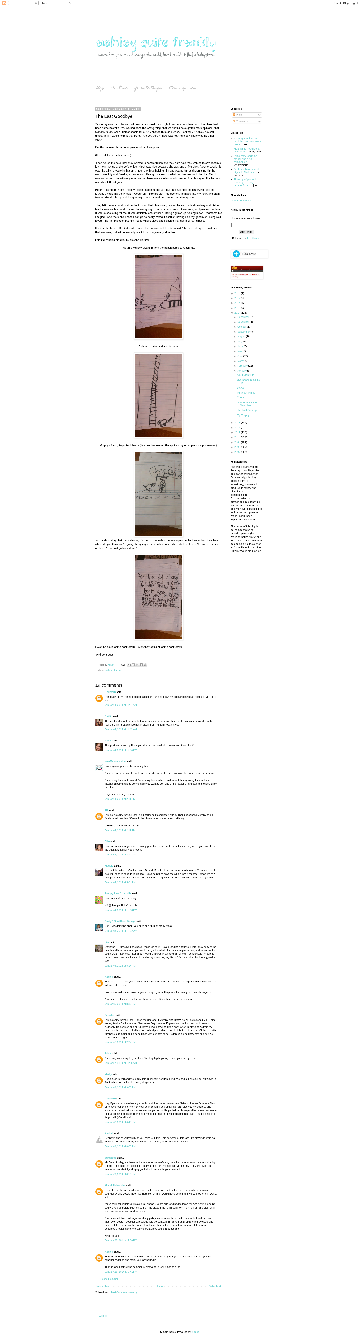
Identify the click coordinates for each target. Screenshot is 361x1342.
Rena (108, 740)
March (241, 361)
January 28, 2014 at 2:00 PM (121, 1240)
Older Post (215, 1286)
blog (100, 88)
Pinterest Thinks (246, 392)
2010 (237, 437)
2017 (237, 298)
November (243, 321)
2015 (237, 307)
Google (103, 1315)
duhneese (110, 1157)
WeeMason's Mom (115, 761)
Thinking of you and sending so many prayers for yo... (245, 182)
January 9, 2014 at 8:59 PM (120, 1174)
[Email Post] (122, 664)
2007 (237, 452)
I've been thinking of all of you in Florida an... (247, 171)
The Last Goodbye (247, 410)
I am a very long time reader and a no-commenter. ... (245, 159)
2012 (237, 427)
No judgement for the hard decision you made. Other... (248, 141)
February (242, 365)
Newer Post (102, 1286)
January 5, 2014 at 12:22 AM (121, 930)
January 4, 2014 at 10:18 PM (121, 910)
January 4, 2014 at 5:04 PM (120, 882)
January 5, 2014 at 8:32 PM (120, 1004)
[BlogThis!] (133, 665)
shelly (108, 1074)
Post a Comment (109, 1279)
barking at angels (113, 670)
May (240, 351)
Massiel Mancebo (115, 1185)
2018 (237, 293)
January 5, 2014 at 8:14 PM (120, 965)
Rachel (109, 1133)
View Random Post (241, 200)
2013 (237, 422)
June (240, 346)
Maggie (109, 865)
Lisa (107, 942)
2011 (237, 432)
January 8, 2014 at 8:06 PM (120, 1146)
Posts (238, 114)
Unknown (110, 692)
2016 (237, 302)
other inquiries (182, 88)
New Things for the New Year (247, 404)
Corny (240, 397)
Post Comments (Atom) (124, 1292)
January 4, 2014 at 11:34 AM (121, 705)
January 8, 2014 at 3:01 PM (120, 1087)
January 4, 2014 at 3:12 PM (120, 854)
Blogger (195, 1332)
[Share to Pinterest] (145, 665)
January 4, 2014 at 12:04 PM (121, 750)
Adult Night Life (245, 375)
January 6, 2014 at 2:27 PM (120, 1042)
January (242, 370)
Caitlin (108, 716)
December (243, 317)
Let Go (240, 387)
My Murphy (243, 415)
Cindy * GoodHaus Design (120, 921)
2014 (237, 312)
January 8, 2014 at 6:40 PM (120, 1122)
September (243, 331)
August (241, 336)
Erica (108, 1053)
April (240, 356)
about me (119, 88)
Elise (108, 841)
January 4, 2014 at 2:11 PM (120, 799)
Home (159, 1286)
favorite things (148, 88)
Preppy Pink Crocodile (118, 893)
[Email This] (129, 665)
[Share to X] (137, 665)
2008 (237, 447)
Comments (241, 121)
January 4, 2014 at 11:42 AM (121, 729)
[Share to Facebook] (141, 665)
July (240, 341)
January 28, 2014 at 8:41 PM (121, 1271)
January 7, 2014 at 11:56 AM (121, 1063)
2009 (237, 442)
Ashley (109, 976)
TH (106, 810)
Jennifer (109, 1015)
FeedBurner (254, 238)
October (242, 326)
